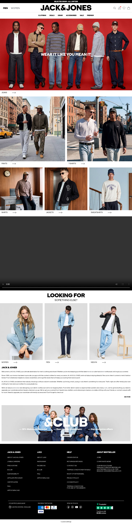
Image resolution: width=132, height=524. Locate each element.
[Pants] (32, 128)
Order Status (72, 457)
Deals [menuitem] (52, 15)
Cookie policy (73, 482)
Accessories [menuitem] (71, 15)
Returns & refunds (74, 461)
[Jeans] (66, 54)
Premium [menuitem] (90, 15)
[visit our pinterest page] (80, 508)
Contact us (72, 466)
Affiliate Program (14, 478)
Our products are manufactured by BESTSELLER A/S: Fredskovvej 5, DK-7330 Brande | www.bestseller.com (109, 468)
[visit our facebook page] (68, 508)
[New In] (110, 331)
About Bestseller (106, 452)
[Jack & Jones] (66, 10)
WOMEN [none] (15, 8)
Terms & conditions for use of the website (76, 487)
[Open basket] (128, 8)
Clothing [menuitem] (42, 15)
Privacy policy (73, 478)
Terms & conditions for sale (78, 470)
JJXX (39, 452)
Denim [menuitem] (60, 15)
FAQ (8, 486)
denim (103, 371)
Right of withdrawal (75, 474)
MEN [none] (5, 8)
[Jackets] (66, 188)
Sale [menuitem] (82, 15)
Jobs (99, 457)
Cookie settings (66, 522)
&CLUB (9, 470)
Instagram (41, 461)
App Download (13, 490)
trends (89, 371)
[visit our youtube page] (76, 508)
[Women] (21, 331)
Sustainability (13, 474)
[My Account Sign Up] (66, 423)
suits (105, 388)
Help (69, 452)
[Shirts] (21, 188)
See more (127, 397)
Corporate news (104, 461)
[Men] (66, 331)
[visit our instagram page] (72, 508)
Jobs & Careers (13, 461)
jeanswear (15, 388)
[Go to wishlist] (124, 9)
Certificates (12, 482)
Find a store (12, 466)
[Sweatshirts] (110, 188)
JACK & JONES (13, 452)
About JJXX (41, 457)
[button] (22, 507)
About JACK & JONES (15, 457)
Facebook (41, 466)
